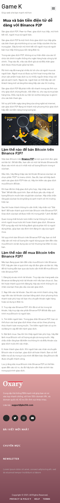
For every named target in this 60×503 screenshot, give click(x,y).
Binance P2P (28, 159)
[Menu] (53, 8)
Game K (12, 6)
